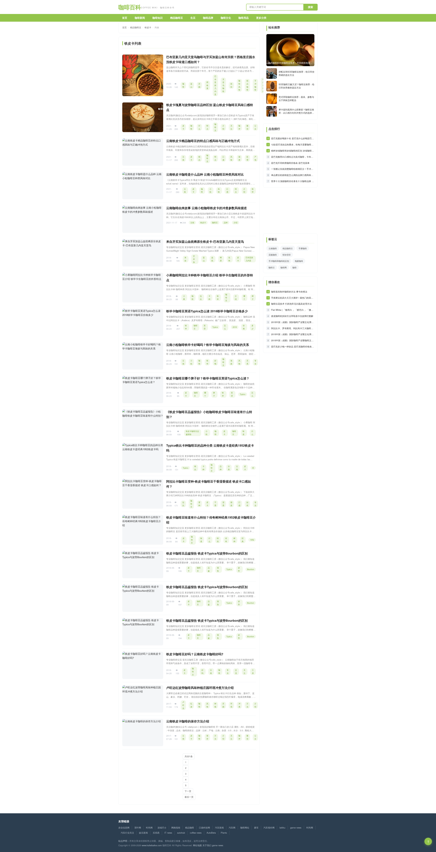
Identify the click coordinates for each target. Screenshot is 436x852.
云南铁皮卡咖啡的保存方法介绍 (187, 721)
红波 (191, 705)
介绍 (223, 127)
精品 (199, 158)
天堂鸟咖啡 (223, 85)
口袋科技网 (204, 827)
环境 (231, 705)
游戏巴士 (162, 827)
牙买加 (194, 259)
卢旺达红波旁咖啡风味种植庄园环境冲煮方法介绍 (200, 687)
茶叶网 (137, 827)
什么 (199, 127)
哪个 (244, 297)
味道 (243, 433)
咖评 (239, 127)
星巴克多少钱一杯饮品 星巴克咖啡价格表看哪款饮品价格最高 (292, 346)
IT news (168, 832)
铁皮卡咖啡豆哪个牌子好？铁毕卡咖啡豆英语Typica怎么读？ (207, 378)
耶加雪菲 (287, 254)
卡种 (209, 297)
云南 (183, 158)
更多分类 (261, 18)
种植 (215, 705)
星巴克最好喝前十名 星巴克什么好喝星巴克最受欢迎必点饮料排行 (292, 138)
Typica (215, 327)
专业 (255, 362)
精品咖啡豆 (176, 18)
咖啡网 (284, 267)
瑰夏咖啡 (299, 260)
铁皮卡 (148, 27)
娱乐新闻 (143, 832)
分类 (229, 468)
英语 (205, 327)
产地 (255, 158)
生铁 (229, 259)
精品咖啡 (247, 85)
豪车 (256, 827)
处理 (247, 158)
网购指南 (175, 827)
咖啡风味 (239, 85)
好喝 (215, 362)
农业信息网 (123, 827)
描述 (239, 158)
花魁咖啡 (273, 254)
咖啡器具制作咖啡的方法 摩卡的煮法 (289, 291)
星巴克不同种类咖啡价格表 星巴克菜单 (290, 163)
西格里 (207, 85)
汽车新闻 (219, 827)
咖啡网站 (244, 827)
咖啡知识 (157, 18)
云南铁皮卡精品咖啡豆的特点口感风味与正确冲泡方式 (203, 141)
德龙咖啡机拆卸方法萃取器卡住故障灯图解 (292, 316)
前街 (231, 85)
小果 (184, 297)
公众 (255, 127)
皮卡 (183, 127)
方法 (247, 705)
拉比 (201, 297)
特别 (218, 540)
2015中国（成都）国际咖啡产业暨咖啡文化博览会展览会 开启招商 (292, 340)
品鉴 (209, 569)
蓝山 (191, 85)
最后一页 (189, 796)
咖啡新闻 (140, 18)
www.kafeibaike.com (152, 845)
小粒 (210, 190)
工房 (253, 671)
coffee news (196, 832)
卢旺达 (183, 705)
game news (295, 827)
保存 (207, 737)
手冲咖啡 (255, 85)
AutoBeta (211, 832)
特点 (207, 127)
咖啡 (183, 85)
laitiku (282, 827)
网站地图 (197, 845)
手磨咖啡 (303, 248)
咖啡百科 (146, 7)
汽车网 (232, 827)
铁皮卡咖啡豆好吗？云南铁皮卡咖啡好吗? (194, 654)
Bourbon (250, 569)
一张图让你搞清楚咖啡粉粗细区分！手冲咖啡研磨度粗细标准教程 (292, 168)
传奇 (226, 540)
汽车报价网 (269, 827)
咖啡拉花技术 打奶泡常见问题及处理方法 (291, 303)
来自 (185, 259)
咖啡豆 (215, 127)
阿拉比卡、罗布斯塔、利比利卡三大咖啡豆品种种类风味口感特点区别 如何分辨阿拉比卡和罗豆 (292, 328)
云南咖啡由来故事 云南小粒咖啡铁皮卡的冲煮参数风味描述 (206, 208)
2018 (235, 327)
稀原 (221, 259)
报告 (218, 569)
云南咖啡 (273, 248)
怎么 (225, 327)
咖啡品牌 (208, 18)
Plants (224, 832)
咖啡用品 (243, 18)
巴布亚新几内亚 (215, 85)
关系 (247, 362)
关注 (231, 127)
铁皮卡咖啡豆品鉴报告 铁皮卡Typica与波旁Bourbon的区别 (207, 553)
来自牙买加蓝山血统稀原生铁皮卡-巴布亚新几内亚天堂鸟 (205, 241)
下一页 (188, 791)
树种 (234, 540)
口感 (223, 158)
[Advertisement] (290, 212)
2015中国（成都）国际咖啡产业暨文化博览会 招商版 (292, 334)
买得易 (156, 832)
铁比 (195, 468)
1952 (252, 539)
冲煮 (239, 705)
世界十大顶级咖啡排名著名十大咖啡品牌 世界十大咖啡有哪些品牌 (292, 181)
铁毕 (253, 190)
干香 (215, 504)
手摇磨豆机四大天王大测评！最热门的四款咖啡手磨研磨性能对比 (292, 297)
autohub (181, 832)
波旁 (239, 569)
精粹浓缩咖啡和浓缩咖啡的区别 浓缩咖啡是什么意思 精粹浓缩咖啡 (292, 150)
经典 (243, 540)
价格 (244, 327)
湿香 (223, 504)
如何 (247, 504)
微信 (247, 127)
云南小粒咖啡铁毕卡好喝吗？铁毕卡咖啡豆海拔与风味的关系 (207, 344)
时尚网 (149, 827)
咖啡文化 (226, 18)
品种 (226, 222)
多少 (252, 327)
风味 (231, 158)
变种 (199, 504)
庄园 (199, 85)
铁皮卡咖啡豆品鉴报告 (192, 433)
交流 (236, 671)
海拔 (231, 362)
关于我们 (207, 845)
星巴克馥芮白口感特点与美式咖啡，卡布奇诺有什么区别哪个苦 (292, 156)
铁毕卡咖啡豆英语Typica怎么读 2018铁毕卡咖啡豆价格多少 (207, 311)
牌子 (253, 297)
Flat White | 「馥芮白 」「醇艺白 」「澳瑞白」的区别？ (292, 309)
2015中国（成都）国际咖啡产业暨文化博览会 (292, 322)
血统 (212, 259)
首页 (124, 18)
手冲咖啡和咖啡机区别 (279, 260)
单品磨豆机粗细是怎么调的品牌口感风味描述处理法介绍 (292, 175)
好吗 (202, 671)
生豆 (193, 18)
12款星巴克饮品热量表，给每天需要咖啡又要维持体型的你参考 (292, 144)
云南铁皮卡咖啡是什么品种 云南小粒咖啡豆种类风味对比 (205, 174)
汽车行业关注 (127, 832)
